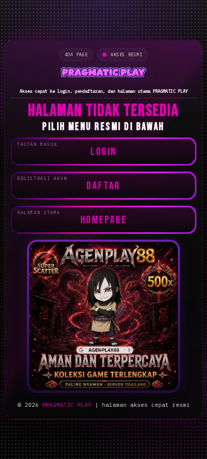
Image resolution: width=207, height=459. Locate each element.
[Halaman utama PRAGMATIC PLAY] (103, 73)
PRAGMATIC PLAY (66, 404)
